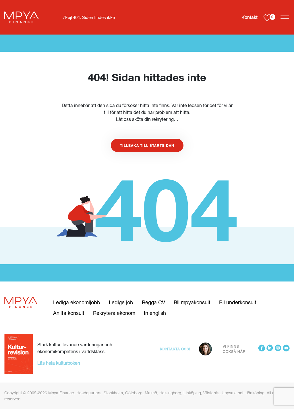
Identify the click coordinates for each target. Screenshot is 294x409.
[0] (267, 17)
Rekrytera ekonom (114, 313)
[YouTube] (286, 349)
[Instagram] (277, 349)
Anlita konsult (68, 313)
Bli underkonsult (237, 302)
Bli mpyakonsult (192, 302)
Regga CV (153, 302)
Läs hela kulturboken (58, 363)
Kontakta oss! (175, 349)
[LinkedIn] (269, 349)
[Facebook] (261, 349)
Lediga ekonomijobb (76, 302)
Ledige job (121, 302)
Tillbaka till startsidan (147, 145)
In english (155, 313)
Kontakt (249, 17)
